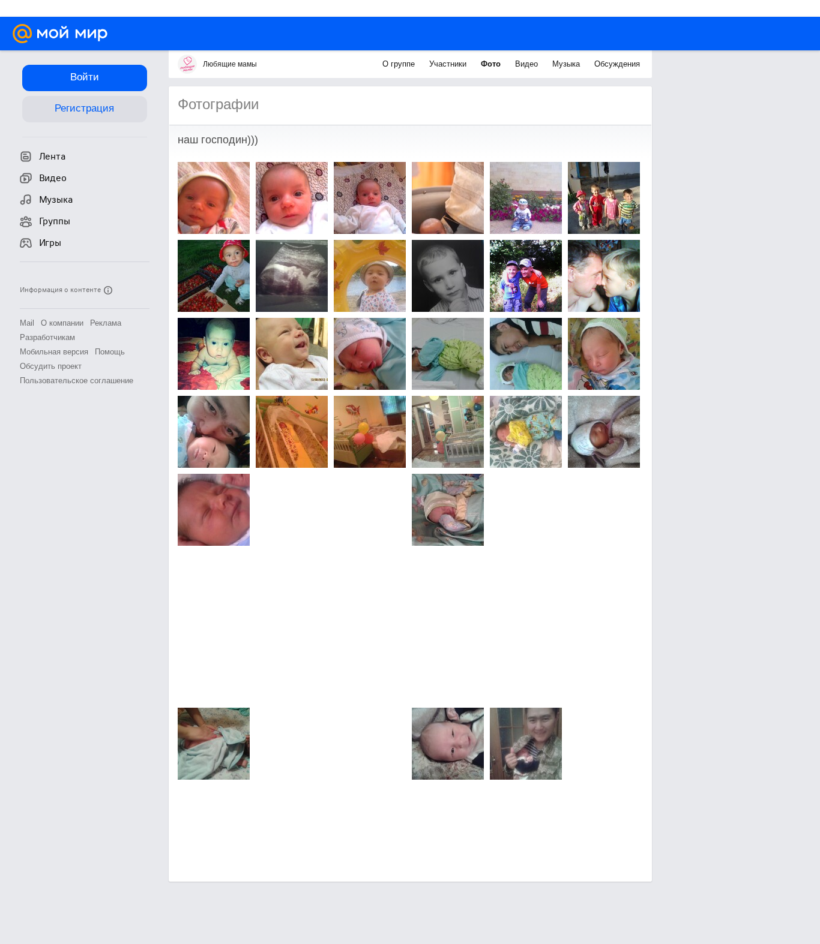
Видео (527, 63)
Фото (492, 63)
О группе (399, 63)
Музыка (567, 63)
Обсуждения (617, 63)
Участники (449, 63)
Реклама (105, 322)
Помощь (110, 351)
